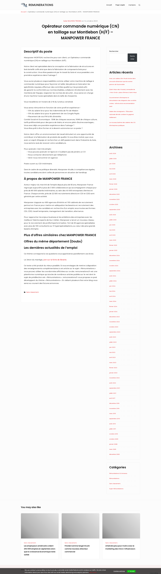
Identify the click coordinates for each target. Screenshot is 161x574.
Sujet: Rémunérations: (116, 488)
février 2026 (113, 184)
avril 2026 (112, 174)
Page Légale (120, 5)
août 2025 (112, 214)
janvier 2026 (113, 189)
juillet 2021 (112, 393)
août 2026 (112, 153)
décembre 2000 (114, 454)
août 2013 (112, 423)
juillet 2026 (112, 158)
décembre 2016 (114, 403)
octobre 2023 (113, 327)
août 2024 (112, 276)
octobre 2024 (113, 265)
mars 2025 (112, 240)
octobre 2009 (113, 439)
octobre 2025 (113, 204)
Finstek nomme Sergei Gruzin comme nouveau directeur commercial (77, 549)
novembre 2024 (114, 260)
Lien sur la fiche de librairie (54, 260)
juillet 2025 (112, 220)
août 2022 (112, 383)
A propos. (132, 5)
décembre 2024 (114, 255)
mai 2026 (112, 168)
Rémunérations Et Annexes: (118, 473)
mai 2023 (112, 352)
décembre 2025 (114, 194)
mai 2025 (112, 230)
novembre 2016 (114, 408)
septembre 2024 (114, 270)
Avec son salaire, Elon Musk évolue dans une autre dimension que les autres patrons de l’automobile (122, 81)
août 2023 (112, 337)
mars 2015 (112, 413)
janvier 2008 (113, 444)
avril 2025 (112, 235)
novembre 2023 (114, 321)
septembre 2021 (114, 388)
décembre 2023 (114, 316)
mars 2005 (112, 449)
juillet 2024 (112, 281)
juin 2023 (112, 347)
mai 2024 (112, 291)
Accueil (109, 5)
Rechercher (113, 51)
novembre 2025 (114, 199)
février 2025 (113, 245)
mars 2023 (112, 362)
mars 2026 (112, 179)
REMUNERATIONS (41, 5)
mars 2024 (112, 301)
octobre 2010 (113, 434)
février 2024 (113, 306)
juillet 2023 (112, 342)
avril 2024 (112, 296)
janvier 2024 (113, 311)
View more (92, 572)
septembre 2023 (114, 332)
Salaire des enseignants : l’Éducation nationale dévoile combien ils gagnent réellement (121, 114)
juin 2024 (112, 286)
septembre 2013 (114, 418)
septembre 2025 (114, 209)
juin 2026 (112, 163)
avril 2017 (112, 398)
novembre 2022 (114, 378)
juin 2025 (112, 225)
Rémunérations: (114, 478)
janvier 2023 (113, 373)
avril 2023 (112, 357)
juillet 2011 (112, 429)
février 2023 (113, 367)
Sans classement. (32, 292)
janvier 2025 (113, 250)
